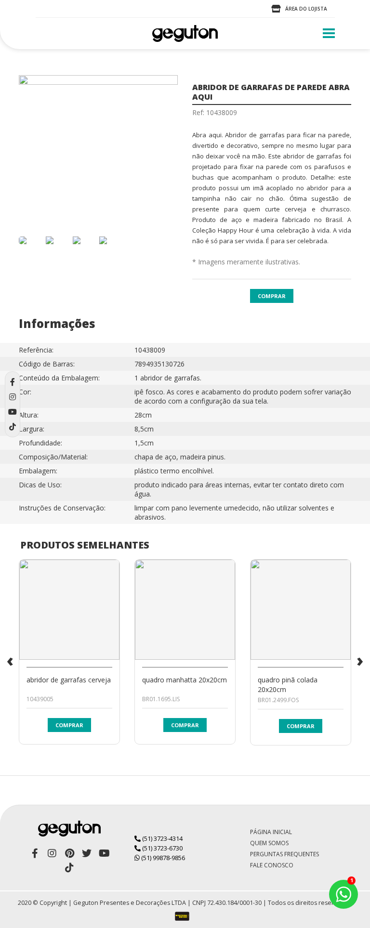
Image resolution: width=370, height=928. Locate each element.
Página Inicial (271, 832)
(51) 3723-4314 (162, 838)
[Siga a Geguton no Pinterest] (69, 853)
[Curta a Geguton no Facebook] (34, 853)
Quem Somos (269, 843)
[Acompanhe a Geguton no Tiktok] (69, 868)
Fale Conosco (271, 865)
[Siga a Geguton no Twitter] (86, 853)
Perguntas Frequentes (284, 854)
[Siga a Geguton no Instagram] (52, 853)
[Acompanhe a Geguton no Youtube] (104, 853)
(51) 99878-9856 (162, 857)
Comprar (272, 296)
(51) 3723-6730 (162, 848)
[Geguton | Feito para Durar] (185, 33)
